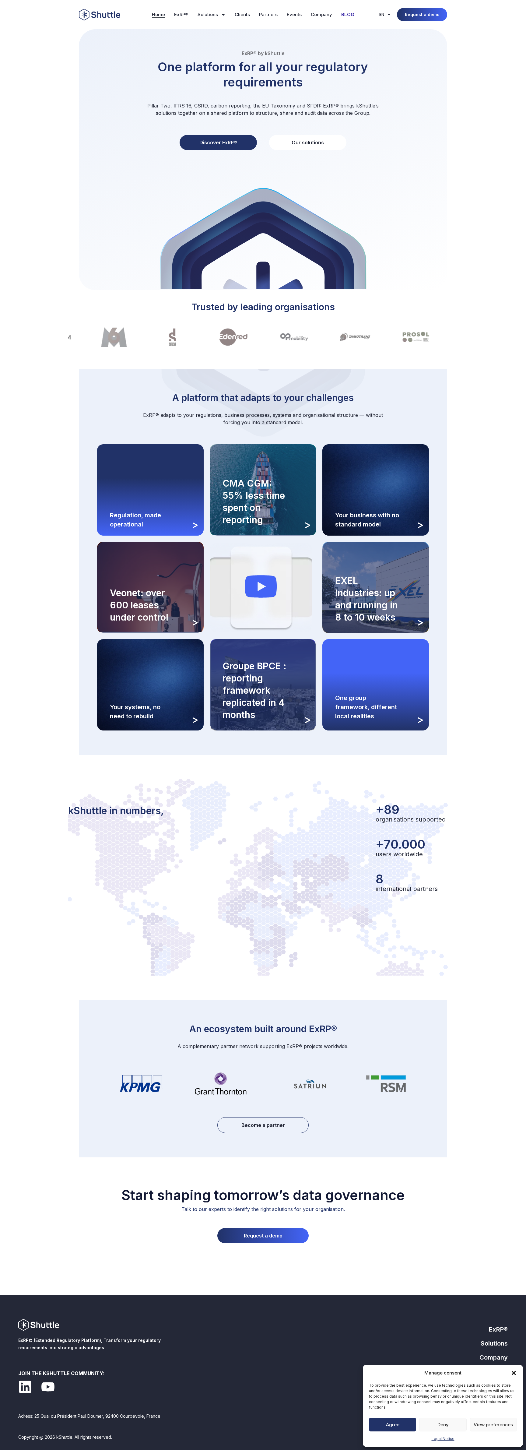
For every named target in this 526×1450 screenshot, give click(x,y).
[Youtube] (48, 1387)
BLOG (347, 14)
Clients (242, 14)
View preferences (493, 1424)
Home (158, 14)
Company (321, 14)
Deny (443, 1424)
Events (294, 14)
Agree (392, 1424)
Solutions (208, 14)
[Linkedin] (25, 1387)
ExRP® (181, 14)
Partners (268, 14)
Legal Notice (443, 1438)
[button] (514, 1373)
